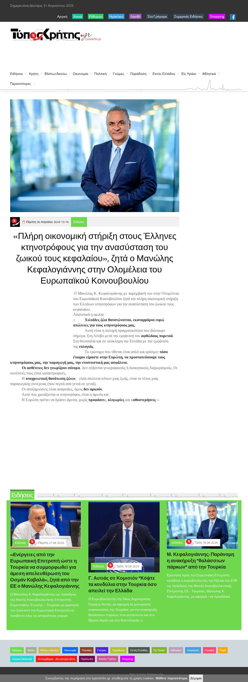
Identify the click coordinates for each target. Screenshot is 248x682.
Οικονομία (80, 73)
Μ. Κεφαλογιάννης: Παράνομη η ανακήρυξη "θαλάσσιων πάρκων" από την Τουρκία (200, 560)
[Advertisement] (98, 54)
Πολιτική (100, 73)
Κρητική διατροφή (22, 659)
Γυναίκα (209, 650)
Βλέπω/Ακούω (56, 73)
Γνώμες (118, 73)
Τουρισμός (193, 650)
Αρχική (62, 16)
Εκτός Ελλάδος (164, 73)
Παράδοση (138, 73)
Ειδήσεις (16, 73)
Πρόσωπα (87, 659)
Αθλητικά (209, 73)
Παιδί (223, 650)
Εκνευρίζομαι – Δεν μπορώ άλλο (56, 659)
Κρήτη (34, 73)
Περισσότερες (20, 83)
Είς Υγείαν (188, 73)
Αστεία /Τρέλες (107, 659)
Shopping (127, 659)
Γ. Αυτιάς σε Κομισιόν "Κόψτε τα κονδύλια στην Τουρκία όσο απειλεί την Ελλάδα (122, 584)
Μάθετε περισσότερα (171, 678)
